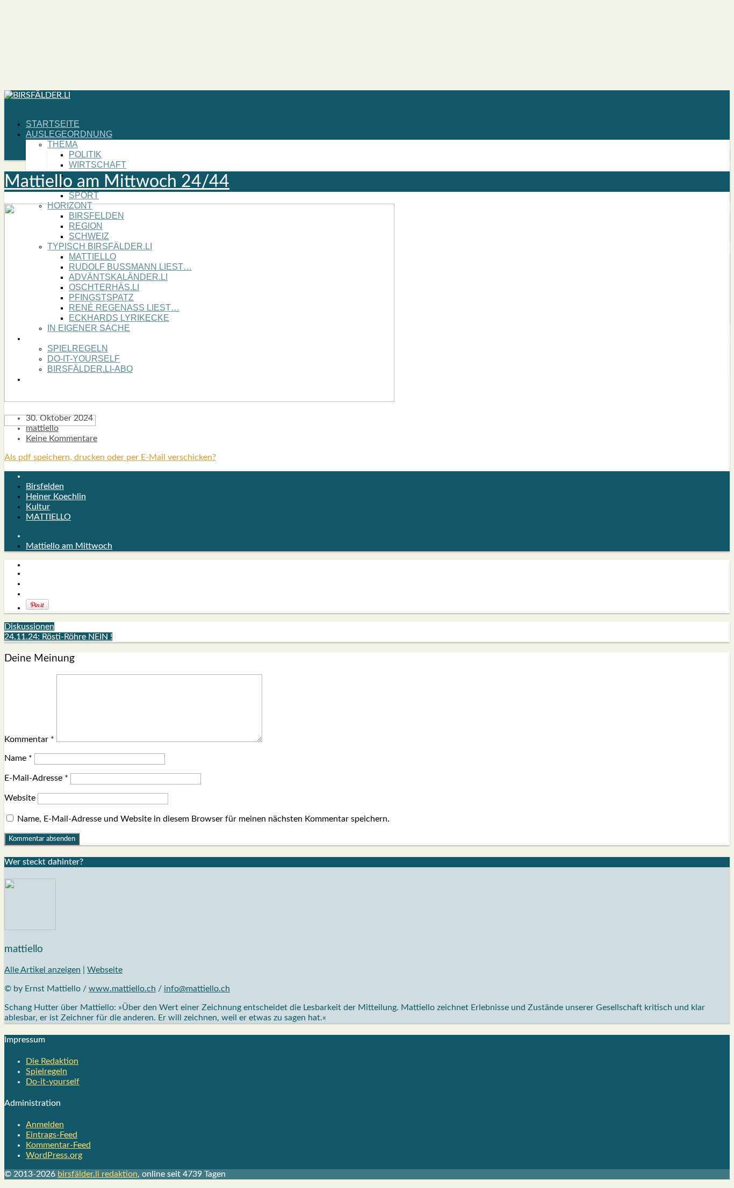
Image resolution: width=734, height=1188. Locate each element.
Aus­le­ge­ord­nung (69, 134)
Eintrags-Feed (51, 1135)
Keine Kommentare (61, 438)
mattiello (42, 428)
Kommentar (29, 739)
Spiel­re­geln (46, 1071)
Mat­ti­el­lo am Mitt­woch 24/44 (116, 181)
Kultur (38, 506)
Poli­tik (85, 154)
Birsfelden (45, 486)
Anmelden (45, 1124)
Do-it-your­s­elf (53, 1081)
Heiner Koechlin (56, 496)
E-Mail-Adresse (36, 778)
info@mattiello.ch (197, 988)
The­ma (62, 144)
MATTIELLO (48, 517)
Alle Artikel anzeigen (42, 970)
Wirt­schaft (97, 164)
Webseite (105, 970)
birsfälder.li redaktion (97, 1174)
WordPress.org (54, 1155)
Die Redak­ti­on (52, 1061)
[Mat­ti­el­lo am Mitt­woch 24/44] (199, 399)
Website (19, 798)
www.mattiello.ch (122, 988)
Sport (84, 195)
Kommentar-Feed (58, 1145)
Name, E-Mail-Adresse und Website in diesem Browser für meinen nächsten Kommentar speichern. (203, 819)
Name (18, 758)
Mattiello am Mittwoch (69, 546)
